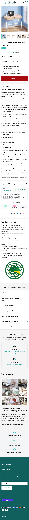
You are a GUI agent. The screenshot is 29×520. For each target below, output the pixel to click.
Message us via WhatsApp (14, 364)
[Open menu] (2, 2)
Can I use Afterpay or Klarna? (9, 321)
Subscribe (7, 488)
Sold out (14, 78)
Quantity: (4, 61)
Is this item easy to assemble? (10, 293)
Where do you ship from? (8, 311)
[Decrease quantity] (9, 61)
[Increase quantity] (17, 61)
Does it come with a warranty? (9, 316)
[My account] (23, 2)
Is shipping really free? (7, 305)
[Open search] (20, 2)
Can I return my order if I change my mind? (11, 299)
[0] (26, 2)
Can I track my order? (7, 327)
